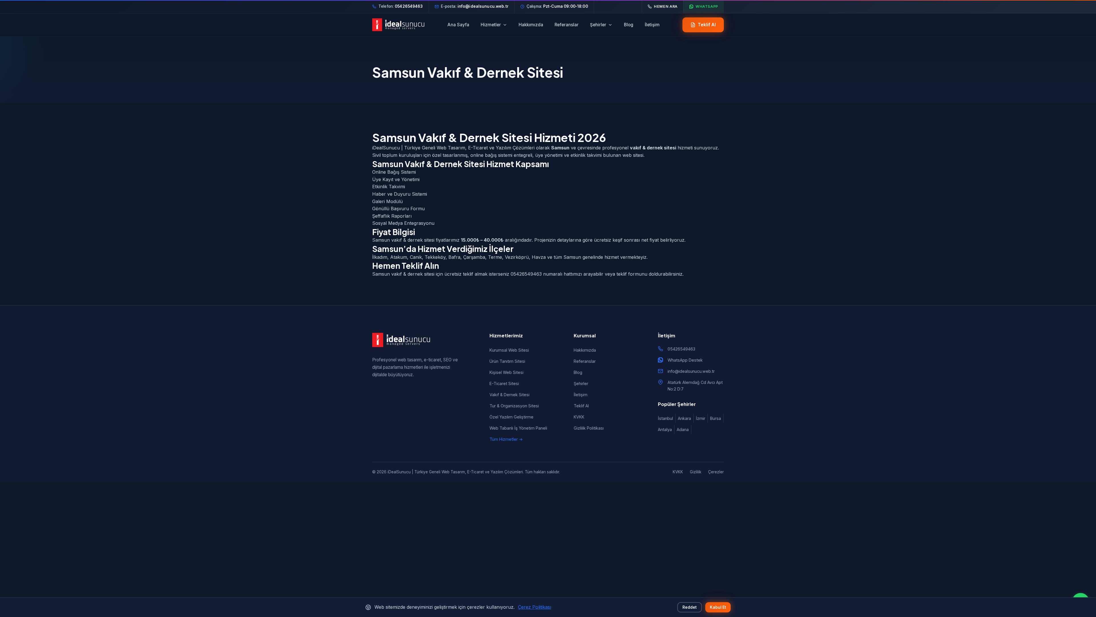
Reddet (689, 607)
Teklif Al (581, 405)
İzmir (700, 418)
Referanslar (567, 24)
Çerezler (716, 472)
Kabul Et (718, 607)
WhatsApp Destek (685, 360)
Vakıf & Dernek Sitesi (509, 394)
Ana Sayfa (458, 24)
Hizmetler (491, 24)
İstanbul (665, 418)
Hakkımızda (531, 24)
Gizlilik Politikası (589, 428)
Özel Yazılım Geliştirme (511, 416)
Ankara (684, 418)
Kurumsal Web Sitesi (509, 350)
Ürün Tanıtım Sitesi (507, 361)
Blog (628, 24)
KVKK (579, 416)
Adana (683, 429)
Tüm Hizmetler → (506, 439)
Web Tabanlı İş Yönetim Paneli (518, 428)
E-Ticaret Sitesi (504, 383)
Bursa (715, 418)
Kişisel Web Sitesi (506, 372)
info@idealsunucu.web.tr (691, 371)
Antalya (665, 429)
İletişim (652, 24)
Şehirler (598, 24)
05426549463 (681, 348)
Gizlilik (695, 472)
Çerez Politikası (534, 607)
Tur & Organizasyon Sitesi (514, 405)
